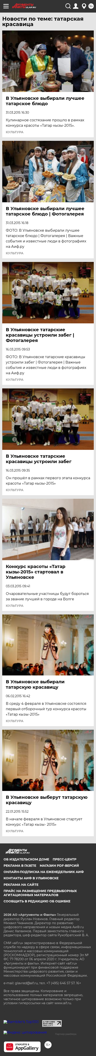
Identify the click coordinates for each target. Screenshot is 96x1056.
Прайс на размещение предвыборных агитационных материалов (40, 893)
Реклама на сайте (21, 885)
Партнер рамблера (65, 1034)
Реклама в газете (20, 866)
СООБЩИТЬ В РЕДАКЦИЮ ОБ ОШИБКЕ (37, 901)
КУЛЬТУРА (14, 132)
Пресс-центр (64, 859)
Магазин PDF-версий (59, 866)
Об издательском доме (26, 859)
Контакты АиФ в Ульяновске (31, 878)
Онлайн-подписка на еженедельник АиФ (44, 872)
